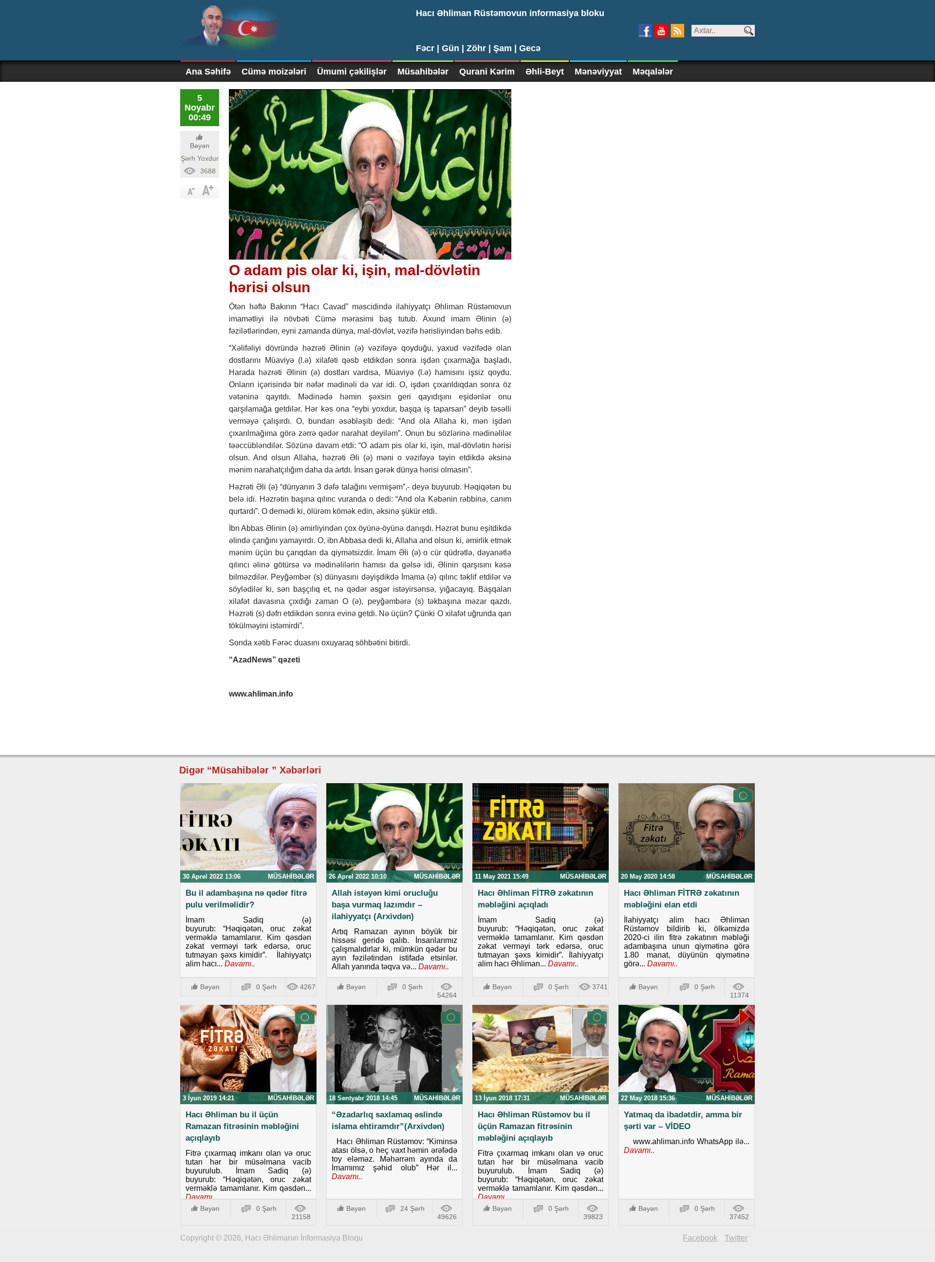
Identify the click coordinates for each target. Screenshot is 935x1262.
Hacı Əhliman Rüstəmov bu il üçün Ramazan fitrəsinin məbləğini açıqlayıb (534, 1126)
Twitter (736, 1238)
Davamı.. (239, 964)
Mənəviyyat (598, 71)
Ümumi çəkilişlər (352, 71)
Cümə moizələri (274, 71)
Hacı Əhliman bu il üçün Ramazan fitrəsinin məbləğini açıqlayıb (242, 1126)
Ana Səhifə (208, 71)
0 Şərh (266, 987)
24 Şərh (412, 1208)
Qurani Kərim (487, 71)
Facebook (700, 1238)
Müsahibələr (423, 71)
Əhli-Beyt (544, 71)
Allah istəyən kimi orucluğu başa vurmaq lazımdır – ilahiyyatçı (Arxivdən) (385, 904)
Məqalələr (653, 71)
